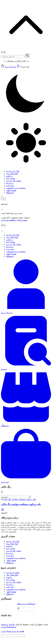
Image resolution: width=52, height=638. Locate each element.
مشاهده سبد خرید (8, 220)
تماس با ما (10, 178)
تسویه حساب (21, 220)
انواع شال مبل (12, 174)
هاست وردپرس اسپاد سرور (12, 631)
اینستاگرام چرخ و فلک (26, 604)
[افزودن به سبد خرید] (2, 510)
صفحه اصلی (11, 190)
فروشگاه (10, 193)
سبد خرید (10, 185)
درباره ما (9, 183)
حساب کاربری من (13, 181)
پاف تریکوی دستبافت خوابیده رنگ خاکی (21, 504)
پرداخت (9, 176)
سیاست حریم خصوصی (15, 188)
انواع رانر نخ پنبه (12, 171)
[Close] (2, 209)
